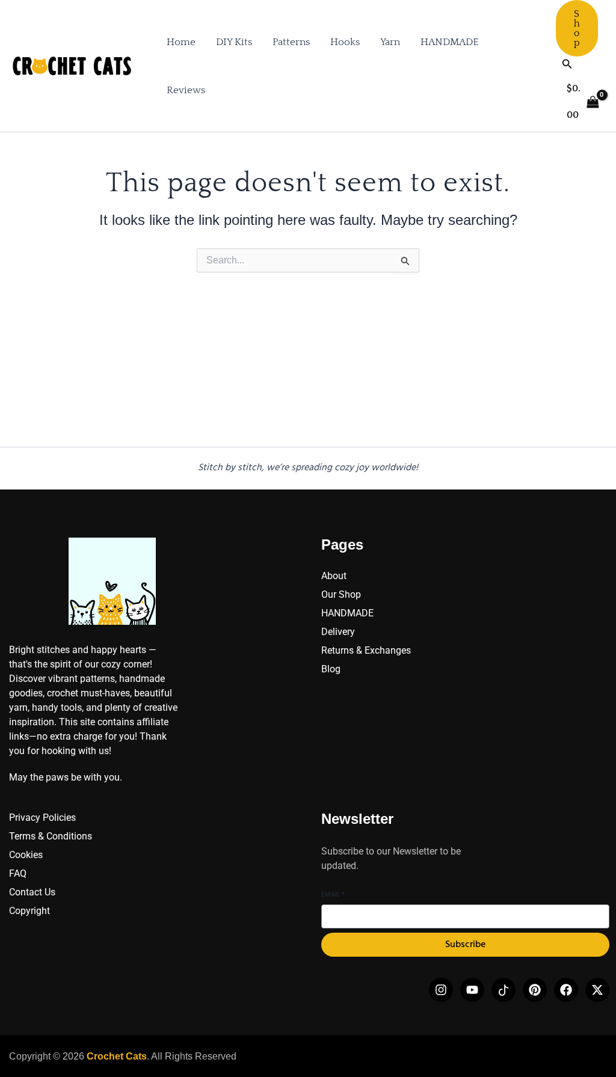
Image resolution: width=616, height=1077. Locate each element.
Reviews (186, 90)
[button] (577, 28)
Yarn (390, 42)
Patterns (291, 42)
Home (181, 42)
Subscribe (465, 945)
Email (333, 895)
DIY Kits (234, 42)
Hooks (345, 42)
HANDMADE (449, 42)
